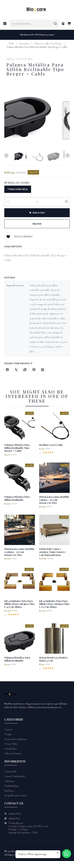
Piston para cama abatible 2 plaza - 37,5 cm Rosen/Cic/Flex (54, 499)
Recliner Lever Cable (51, 444)
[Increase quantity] (66, 201)
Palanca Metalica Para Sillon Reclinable (17, 659)
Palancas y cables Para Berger (48, 43)
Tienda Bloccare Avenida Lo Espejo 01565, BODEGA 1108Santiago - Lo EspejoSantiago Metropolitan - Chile (28, 828)
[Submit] (55, 23)
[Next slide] (67, 155)
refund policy (10, 748)
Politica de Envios (13, 753)
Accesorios (24, 43)
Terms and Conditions (15, 739)
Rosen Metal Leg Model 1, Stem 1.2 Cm (53, 659)
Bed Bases (9, 790)
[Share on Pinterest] (34, 370)
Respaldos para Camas (15, 795)
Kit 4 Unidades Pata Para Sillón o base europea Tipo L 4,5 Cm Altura (19, 603)
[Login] (63, 24)
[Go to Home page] (37, 10)
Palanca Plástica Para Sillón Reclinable (17, 498)
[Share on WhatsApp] (25, 370)
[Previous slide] (7, 155)
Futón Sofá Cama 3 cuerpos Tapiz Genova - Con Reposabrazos (52, 551)
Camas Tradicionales (14, 776)
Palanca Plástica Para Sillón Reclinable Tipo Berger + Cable (17, 447)
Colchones (9, 781)
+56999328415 (14, 813)
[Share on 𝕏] (16, 370)
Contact (8, 729)
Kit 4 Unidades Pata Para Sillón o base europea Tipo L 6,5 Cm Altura (54, 603)
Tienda (7, 734)
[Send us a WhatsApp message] (66, 853)
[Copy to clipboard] (43, 370)
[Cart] (69, 24)
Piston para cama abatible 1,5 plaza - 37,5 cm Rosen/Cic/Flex (19, 551)
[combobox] (34, 23)
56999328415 (14, 818)
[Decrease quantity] (7, 201)
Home (11, 43)
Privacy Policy (11, 743)
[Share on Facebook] (7, 370)
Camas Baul (10, 771)
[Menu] (5, 24)
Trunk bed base (11, 785)
